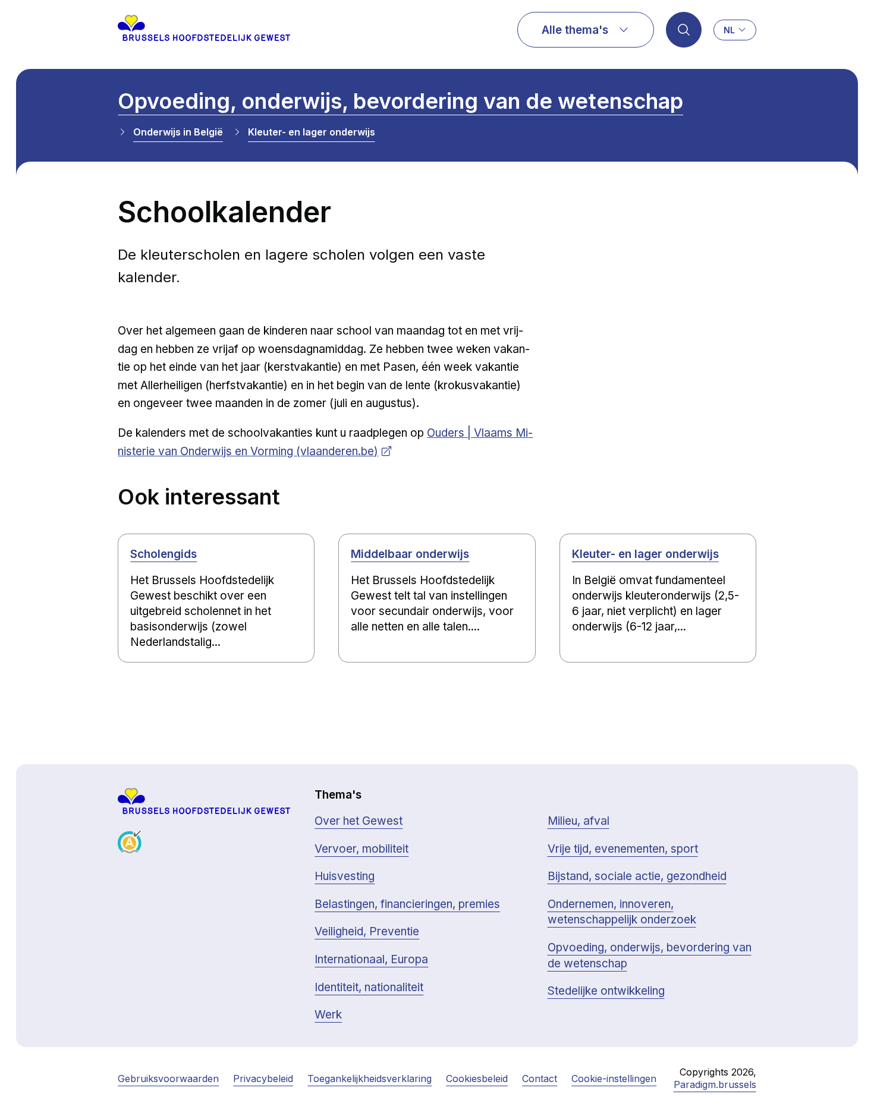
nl (729, 30)
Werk (328, 1014)
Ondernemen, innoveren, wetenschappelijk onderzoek (622, 912)
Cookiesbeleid (477, 1078)
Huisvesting (345, 876)
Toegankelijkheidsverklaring (369, 1078)
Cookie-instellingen (613, 1078)
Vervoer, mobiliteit (361, 849)
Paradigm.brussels (715, 1084)
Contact (539, 1078)
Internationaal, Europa (371, 959)
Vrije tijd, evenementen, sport (623, 849)
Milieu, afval (578, 821)
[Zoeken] (684, 30)
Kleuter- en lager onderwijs (311, 132)
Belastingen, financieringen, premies (407, 904)
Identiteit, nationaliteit (369, 987)
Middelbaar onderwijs (410, 554)
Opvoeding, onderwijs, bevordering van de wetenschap (400, 101)
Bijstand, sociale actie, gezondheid (637, 876)
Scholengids (163, 554)
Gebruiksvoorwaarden (168, 1078)
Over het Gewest (359, 821)
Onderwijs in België (178, 132)
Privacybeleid (263, 1078)
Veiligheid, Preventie (367, 931)
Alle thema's (575, 30)
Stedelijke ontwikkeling (606, 991)
